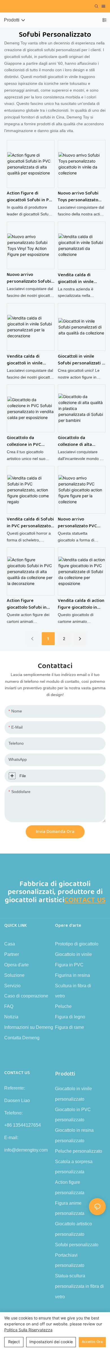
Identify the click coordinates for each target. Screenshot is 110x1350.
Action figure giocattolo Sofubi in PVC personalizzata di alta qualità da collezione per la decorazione (29, 604)
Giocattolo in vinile (73, 954)
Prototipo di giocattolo (76, 943)
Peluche (63, 1006)
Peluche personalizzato (78, 1151)
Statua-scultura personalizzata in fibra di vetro (79, 1286)
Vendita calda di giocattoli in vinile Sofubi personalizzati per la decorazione (28, 360)
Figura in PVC (69, 964)
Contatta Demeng (21, 1037)
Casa (9, 943)
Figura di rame (69, 1027)
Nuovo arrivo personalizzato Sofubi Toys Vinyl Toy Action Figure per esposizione (30, 278)
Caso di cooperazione (26, 995)
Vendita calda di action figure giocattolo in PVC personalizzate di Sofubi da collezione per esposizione (81, 604)
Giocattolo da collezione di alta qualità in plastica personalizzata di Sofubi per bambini (77, 441)
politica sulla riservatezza (28, 1329)
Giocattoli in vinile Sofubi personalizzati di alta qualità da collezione (81, 360)
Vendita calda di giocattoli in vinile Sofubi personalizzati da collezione (79, 278)
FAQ (8, 1006)
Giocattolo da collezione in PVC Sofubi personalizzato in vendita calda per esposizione (29, 441)
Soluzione (14, 975)
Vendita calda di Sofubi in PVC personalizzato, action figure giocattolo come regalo (30, 523)
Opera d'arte (16, 964)
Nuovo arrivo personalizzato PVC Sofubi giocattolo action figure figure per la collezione (78, 523)
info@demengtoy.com (26, 1150)
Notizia (11, 1016)
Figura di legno (70, 1016)
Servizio (12, 985)
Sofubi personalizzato (76, 1244)
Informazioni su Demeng (28, 1027)
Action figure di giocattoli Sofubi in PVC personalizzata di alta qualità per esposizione (30, 197)
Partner (11, 954)
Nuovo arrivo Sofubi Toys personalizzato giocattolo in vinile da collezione (79, 197)
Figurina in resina (72, 975)
